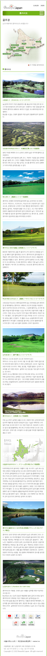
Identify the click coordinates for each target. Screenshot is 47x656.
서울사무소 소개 (9, 641)
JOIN (42, 5)
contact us (36, 641)
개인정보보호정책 (24, 641)
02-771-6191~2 (12, 649)
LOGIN (36, 5)
